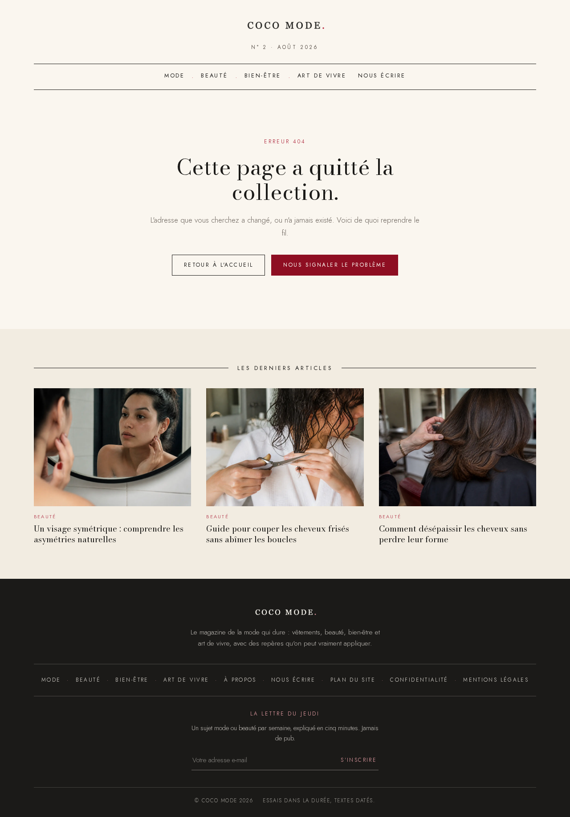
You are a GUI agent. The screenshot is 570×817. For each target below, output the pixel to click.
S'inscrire (359, 760)
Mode (174, 75)
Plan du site (352, 679)
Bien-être (262, 75)
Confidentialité (419, 679)
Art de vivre (321, 75)
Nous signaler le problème (334, 265)
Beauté (214, 75)
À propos (240, 679)
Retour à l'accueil (218, 265)
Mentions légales (496, 679)
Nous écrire (382, 75)
